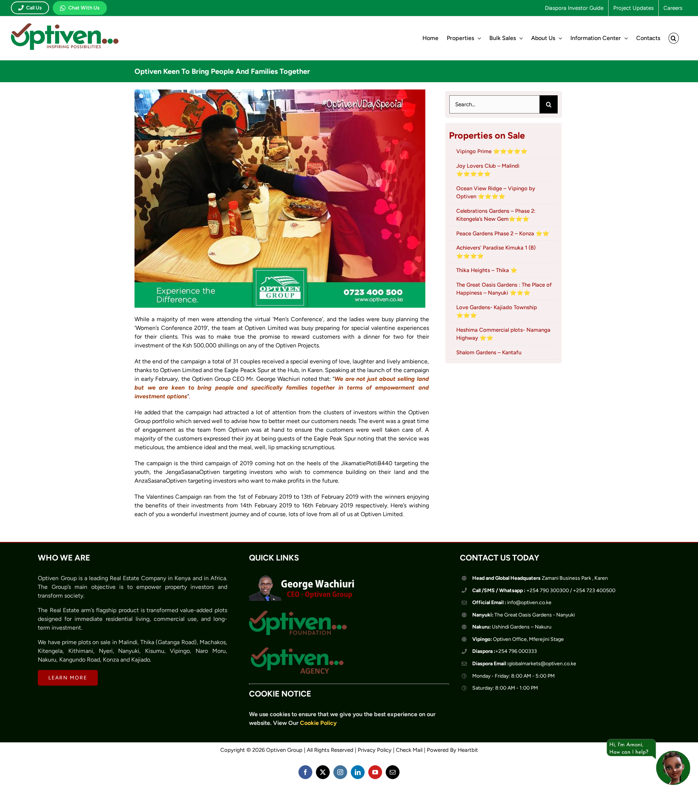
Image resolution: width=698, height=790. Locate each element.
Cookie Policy (318, 722)
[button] (674, 38)
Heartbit (468, 750)
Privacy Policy (375, 750)
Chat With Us (84, 8)
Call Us (34, 8)
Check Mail (409, 750)
